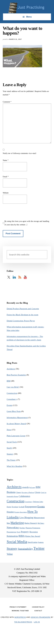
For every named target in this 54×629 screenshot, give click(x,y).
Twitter (39, 548)
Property (25, 532)
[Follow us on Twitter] (9, 277)
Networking (13, 527)
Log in (37, 622)
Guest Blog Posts (14, 411)
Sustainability (25, 548)
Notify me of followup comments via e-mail (19, 153)
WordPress (20, 617)
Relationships (12, 536)
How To (32, 511)
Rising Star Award (32, 536)
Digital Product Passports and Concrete (23, 309)
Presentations (11, 532)
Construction (12, 393)
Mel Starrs (40, 523)
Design (9, 507)
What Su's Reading (14, 466)
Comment (7, 102)
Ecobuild (21, 507)
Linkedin (13, 517)
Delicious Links (38, 501)
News (9, 430)
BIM (8, 381)
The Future (11, 460)
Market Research (30, 523)
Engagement (31, 506)
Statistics (41, 542)
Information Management (17, 417)
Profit (18, 532)
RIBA (21, 535)
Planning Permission (33, 528)
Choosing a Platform (27, 492)
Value (10, 553)
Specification (32, 542)
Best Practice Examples (16, 375)
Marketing (17, 522)
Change (18, 492)
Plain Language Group (16, 436)
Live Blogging (26, 517)
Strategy (10, 454)
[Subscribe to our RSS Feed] (20, 277)
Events (9, 405)
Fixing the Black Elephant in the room (22, 315)
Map (8, 523)
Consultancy (12, 399)
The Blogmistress (23, 622)
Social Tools (12, 442)
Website (6, 193)
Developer (15, 507)
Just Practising (27, 8)
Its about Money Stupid (16, 424)
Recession (33, 532)
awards (25, 487)
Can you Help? (13, 387)
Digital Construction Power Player (21, 321)
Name (6, 160)
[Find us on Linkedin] (14, 277)
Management (39, 517)
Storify (9, 448)
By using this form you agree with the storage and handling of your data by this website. (26, 223)
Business (11, 492)
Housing (10, 512)
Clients (37, 492)
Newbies (22, 528)
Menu (29, 17)
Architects (11, 369)
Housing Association (20, 512)
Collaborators (24, 496)
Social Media (17, 541)
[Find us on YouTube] (25, 277)
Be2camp (32, 487)
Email (6, 177)
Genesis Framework (40, 617)
